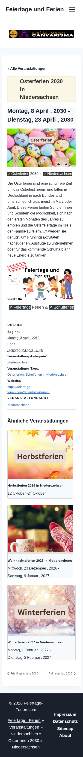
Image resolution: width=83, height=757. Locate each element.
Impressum (65, 714)
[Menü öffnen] (72, 9)
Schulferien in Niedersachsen (47, 374)
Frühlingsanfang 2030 (24, 673)
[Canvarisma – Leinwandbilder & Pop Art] (41, 34)
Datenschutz (65, 721)
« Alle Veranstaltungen (27, 68)
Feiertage (22, 307)
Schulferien (63, 307)
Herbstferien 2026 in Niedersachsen (36, 485)
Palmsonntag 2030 (61, 673)
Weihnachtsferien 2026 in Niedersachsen (40, 560)
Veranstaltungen (24, 727)
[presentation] (40, 454)
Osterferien (20, 174)
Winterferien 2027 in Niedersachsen (35, 642)
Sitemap (65, 728)
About (65, 735)
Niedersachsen (59, 174)
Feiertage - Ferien (24, 720)
